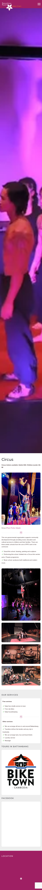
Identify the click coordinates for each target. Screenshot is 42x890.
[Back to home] (12, 4)
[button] (39, 4)
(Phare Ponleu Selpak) (13, 528)
